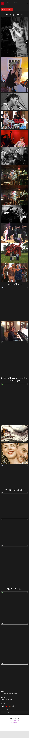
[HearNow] (13, 706)
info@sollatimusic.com (9, 693)
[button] (27, 4)
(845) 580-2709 (6, 699)
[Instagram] (3, 706)
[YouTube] (6, 706)
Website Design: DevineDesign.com (14, 727)
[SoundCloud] (9, 706)
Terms (17, 720)
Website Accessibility (14, 722)
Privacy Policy (13, 720)
